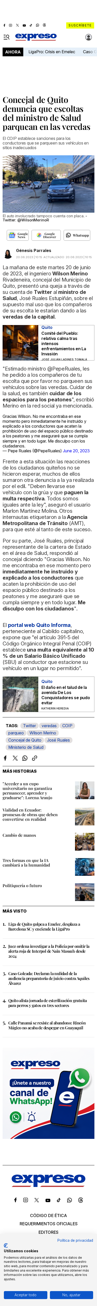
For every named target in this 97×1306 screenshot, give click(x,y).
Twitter (29, 725)
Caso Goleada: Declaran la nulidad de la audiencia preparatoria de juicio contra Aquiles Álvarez (48, 978)
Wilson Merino (42, 732)
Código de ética (48, 1215)
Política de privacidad (75, 1240)
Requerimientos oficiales (49, 1223)
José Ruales (58, 740)
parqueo (16, 732)
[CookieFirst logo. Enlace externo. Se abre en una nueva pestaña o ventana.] (6, 1245)
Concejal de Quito (24, 740)
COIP (67, 725)
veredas (49, 725)
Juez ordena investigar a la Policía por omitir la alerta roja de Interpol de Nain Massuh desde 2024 (48, 951)
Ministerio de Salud (25, 747)
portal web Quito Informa (39, 625)
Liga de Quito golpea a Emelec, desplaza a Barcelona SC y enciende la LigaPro (44, 926)
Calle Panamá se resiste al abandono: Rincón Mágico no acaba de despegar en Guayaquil (47, 1025)
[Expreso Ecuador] (48, 1185)
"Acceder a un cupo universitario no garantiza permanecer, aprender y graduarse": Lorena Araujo (27, 790)
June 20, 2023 (76, 450)
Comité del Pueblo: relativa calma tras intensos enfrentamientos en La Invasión (63, 343)
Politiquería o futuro (22, 885)
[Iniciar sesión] (89, 37)
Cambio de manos (19, 835)
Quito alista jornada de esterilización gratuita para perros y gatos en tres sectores (47, 1003)
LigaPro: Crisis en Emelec (51, 51)
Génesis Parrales (33, 250)
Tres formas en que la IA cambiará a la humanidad (26, 863)
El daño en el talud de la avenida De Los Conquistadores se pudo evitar (65, 695)
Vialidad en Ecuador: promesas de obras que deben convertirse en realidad (30, 814)
